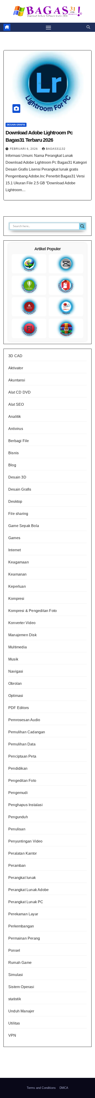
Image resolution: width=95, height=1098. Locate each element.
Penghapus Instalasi (25, 805)
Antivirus (15, 429)
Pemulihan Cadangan (26, 732)
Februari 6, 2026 (24, 148)
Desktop (15, 501)
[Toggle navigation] (48, 27)
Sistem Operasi (21, 987)
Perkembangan (21, 926)
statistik (14, 999)
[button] (88, 27)
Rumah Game (20, 963)
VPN (12, 1035)
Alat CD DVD (19, 392)
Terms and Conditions (41, 1088)
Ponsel (14, 950)
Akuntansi (16, 380)
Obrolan (15, 683)
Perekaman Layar (23, 914)
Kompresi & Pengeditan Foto (32, 611)
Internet (14, 550)
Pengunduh (18, 817)
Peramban (17, 865)
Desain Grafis (16, 124)
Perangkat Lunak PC (25, 902)
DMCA (63, 1088)
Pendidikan (17, 768)
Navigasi (15, 671)
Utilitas (14, 1023)
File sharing (18, 514)
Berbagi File (18, 441)
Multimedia (17, 647)
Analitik (14, 417)
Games (14, 538)
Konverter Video (22, 623)
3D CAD (15, 356)
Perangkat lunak (22, 878)
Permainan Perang (24, 938)
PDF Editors (18, 708)
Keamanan (17, 574)
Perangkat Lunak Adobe (28, 890)
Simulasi (15, 975)
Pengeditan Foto (22, 781)
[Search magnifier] (82, 226)
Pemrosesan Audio (24, 720)
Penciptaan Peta (22, 756)
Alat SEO (16, 404)
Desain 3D (17, 477)
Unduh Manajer (21, 1011)
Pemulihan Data (22, 744)
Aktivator (15, 368)
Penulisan (16, 829)
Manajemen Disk (22, 635)
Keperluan (17, 586)
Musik (13, 659)
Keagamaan (18, 562)
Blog (12, 465)
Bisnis (13, 453)
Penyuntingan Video (25, 841)
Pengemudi (18, 793)
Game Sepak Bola (23, 526)
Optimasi (15, 696)
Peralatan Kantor (22, 853)
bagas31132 (55, 148)
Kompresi (16, 599)
